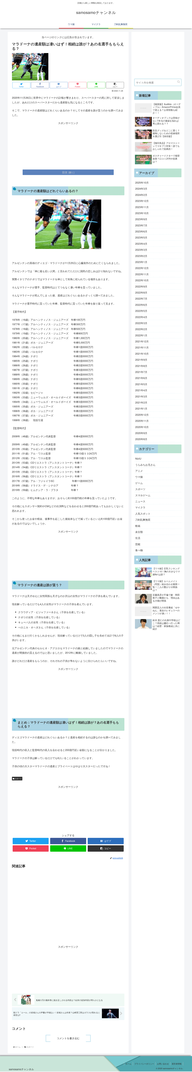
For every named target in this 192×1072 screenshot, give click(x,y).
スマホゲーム (142, 495)
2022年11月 (142, 274)
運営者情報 (177, 1063)
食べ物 (139, 550)
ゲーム (139, 483)
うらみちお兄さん (145, 464)
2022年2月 (141, 329)
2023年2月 (141, 256)
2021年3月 (141, 396)
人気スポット (142, 513)
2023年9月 (141, 219)
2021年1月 (141, 408)
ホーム (128, 1063)
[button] (178, 82)
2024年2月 (141, 195)
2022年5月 (141, 311)
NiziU (138, 458)
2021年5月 (141, 384)
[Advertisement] (68, 145)
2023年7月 (141, 225)
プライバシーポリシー (144, 1063)
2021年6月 (141, 378)
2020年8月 (141, 439)
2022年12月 (142, 268)
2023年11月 (142, 207)
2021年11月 (142, 347)
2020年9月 (141, 433)
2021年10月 (142, 353)
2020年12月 (142, 414)
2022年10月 (142, 280)
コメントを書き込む (68, 1038)
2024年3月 (141, 188)
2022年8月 (141, 292)
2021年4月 (141, 390)
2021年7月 (141, 372)
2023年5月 (141, 237)
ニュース (140, 501)
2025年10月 (142, 182)
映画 (137, 525)
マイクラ (140, 507)
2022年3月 (141, 323)
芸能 (137, 544)
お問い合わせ (163, 1063)
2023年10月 (142, 213)
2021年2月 (141, 402)
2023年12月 (142, 201)
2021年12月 (142, 341)
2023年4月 (141, 243)
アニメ (139, 470)
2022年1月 (141, 335)
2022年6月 (141, 305)
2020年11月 (142, 421)
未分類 (139, 531)
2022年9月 (141, 286)
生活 (137, 538)
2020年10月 (142, 427)
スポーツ (18, 778)
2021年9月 (141, 359)
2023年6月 (141, 231)
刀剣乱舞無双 (142, 519)
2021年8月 (141, 366)
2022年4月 (141, 317)
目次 (64, 172)
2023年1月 (141, 262)
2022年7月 (141, 298)
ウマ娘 (139, 477)
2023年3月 (141, 249)
